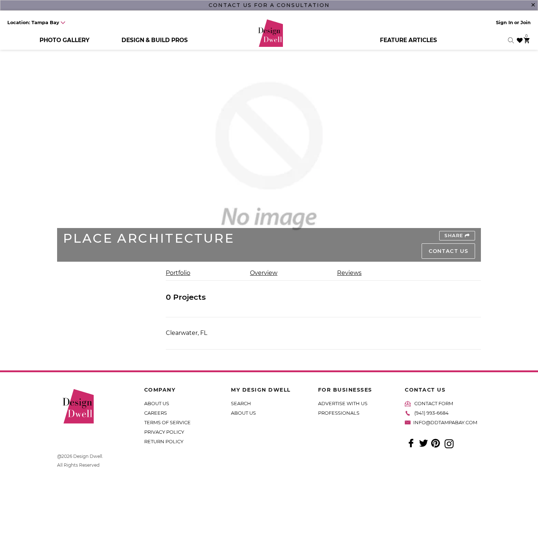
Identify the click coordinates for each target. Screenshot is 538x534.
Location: (33, 22)
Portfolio (178, 272)
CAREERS (155, 413)
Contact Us (448, 251)
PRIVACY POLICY (164, 432)
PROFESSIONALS (338, 413)
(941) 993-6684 (431, 413)
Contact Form (433, 403)
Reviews (349, 272)
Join (525, 22)
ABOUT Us (243, 413)
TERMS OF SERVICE (167, 422)
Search (241, 403)
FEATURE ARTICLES (408, 40)
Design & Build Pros (155, 40)
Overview (263, 272)
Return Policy (163, 441)
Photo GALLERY (64, 40)
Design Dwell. (88, 456)
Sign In (504, 22)
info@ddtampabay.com (445, 422)
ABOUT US (156, 403)
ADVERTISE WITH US (342, 403)
